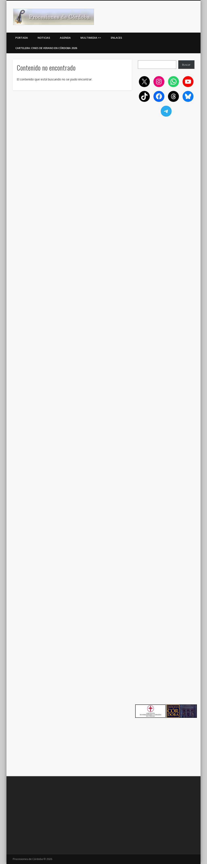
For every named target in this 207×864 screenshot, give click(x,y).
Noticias (44, 37)
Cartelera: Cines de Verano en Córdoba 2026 (46, 48)
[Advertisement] (166, 148)
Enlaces (116, 37)
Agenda (65, 37)
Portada (21, 37)
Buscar (186, 64)
